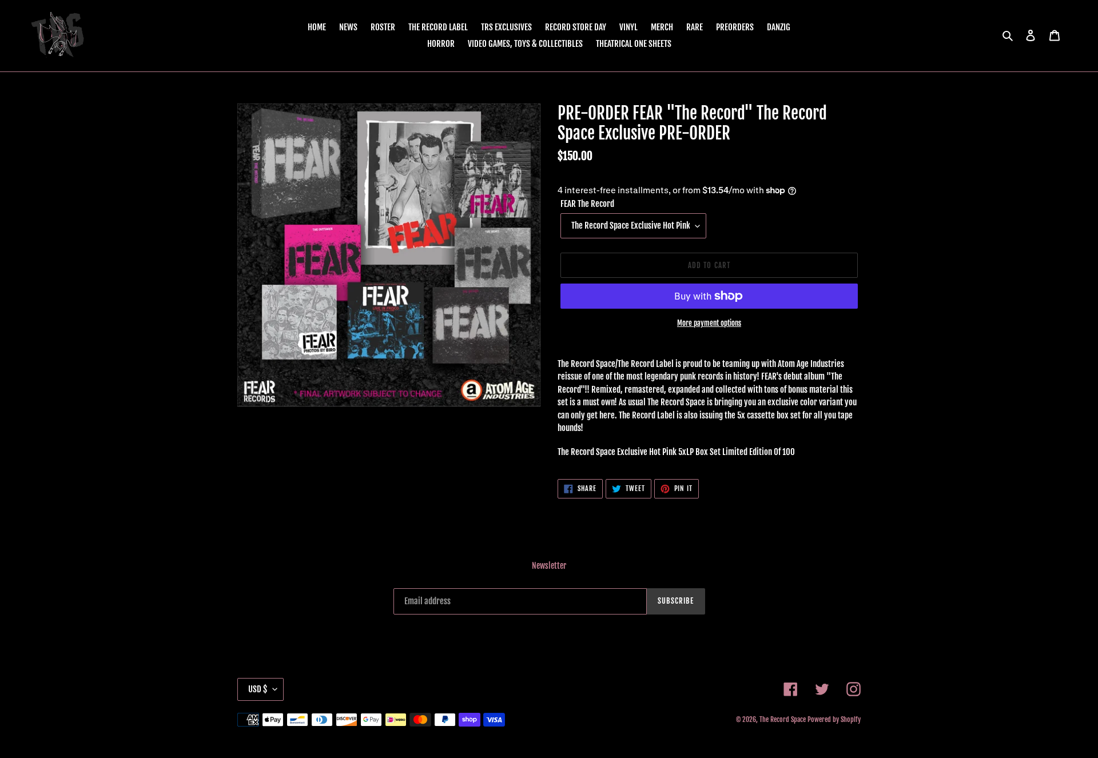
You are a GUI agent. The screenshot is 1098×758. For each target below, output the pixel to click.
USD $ (257, 689)
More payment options (709, 323)
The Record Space (782, 719)
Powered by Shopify (834, 719)
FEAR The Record (587, 203)
